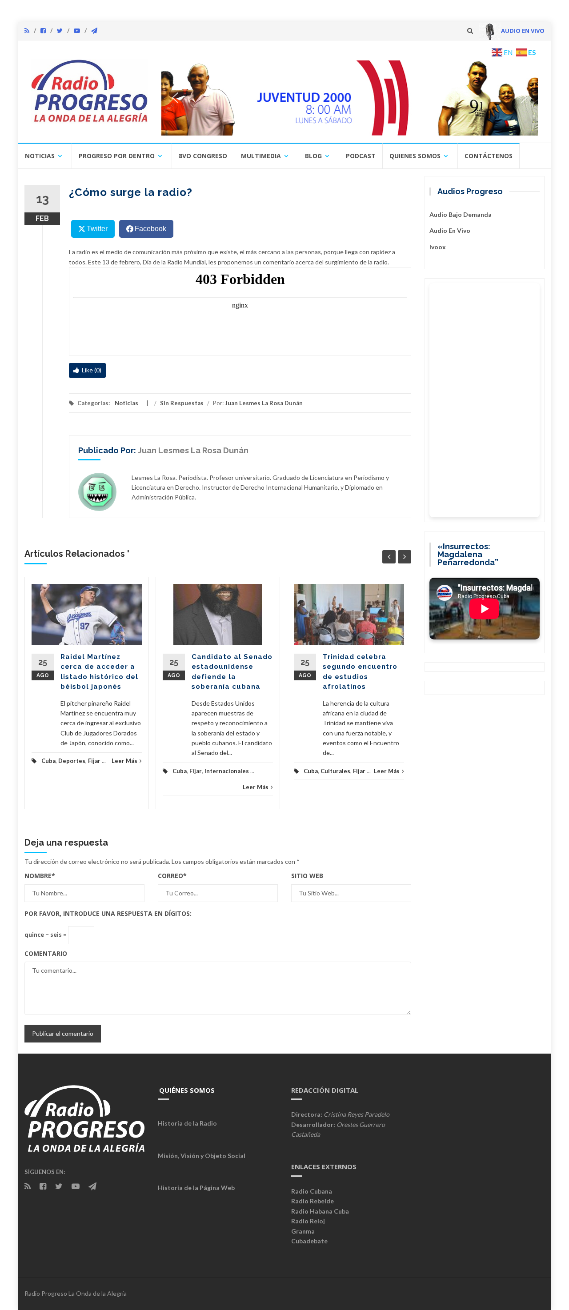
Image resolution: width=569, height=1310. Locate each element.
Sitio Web (307, 875)
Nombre (39, 875)
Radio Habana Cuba (320, 1211)
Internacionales (226, 771)
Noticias (40, 156)
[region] (349, 98)
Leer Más (124, 760)
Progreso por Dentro (117, 156)
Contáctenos (489, 156)
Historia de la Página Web (196, 1187)
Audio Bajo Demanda (460, 214)
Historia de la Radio (187, 1123)
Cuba (48, 760)
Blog (313, 156)
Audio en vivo (449, 230)
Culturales (335, 771)
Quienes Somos (415, 156)
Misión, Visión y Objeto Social (201, 1155)
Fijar (94, 760)
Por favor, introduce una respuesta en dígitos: (108, 913)
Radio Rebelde (312, 1201)
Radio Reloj (308, 1221)
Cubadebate (309, 1241)
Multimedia (261, 156)
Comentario (45, 953)
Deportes (71, 760)
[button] (349, 98)
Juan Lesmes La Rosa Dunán (264, 403)
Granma (303, 1231)
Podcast (361, 156)
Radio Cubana (311, 1191)
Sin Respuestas (182, 403)
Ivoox (437, 247)
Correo (172, 875)
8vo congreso (203, 156)
